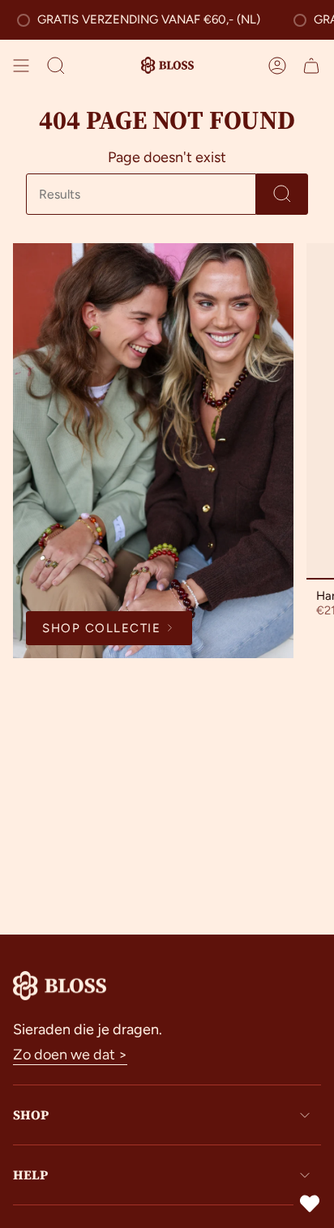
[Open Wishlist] (309, 1203)
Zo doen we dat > (70, 1054)
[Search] (282, 194)
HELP (30, 1174)
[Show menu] (21, 65)
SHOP (31, 1114)
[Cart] (311, 65)
